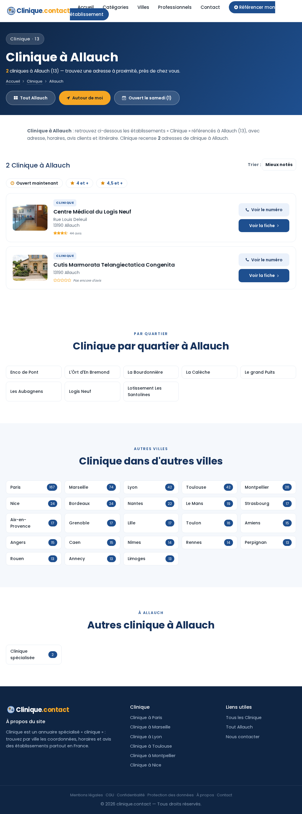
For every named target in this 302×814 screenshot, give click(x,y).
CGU (110, 795)
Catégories (116, 7)
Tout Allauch (33, 98)
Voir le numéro (267, 210)
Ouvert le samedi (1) (150, 98)
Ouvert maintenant (37, 183)
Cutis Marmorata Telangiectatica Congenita (114, 264)
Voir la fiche (262, 226)
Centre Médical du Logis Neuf (92, 211)
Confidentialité (131, 795)
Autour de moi (87, 98)
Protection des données (170, 795)
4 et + (82, 183)
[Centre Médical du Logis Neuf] (30, 218)
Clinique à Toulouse (151, 746)
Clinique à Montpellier (152, 756)
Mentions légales (86, 795)
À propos (205, 795)
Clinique (43, 10)
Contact (210, 7)
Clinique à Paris (146, 718)
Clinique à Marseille (150, 727)
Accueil (86, 7)
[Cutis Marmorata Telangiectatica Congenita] (30, 268)
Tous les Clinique (244, 718)
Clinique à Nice (145, 765)
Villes (143, 7)
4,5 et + (115, 183)
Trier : (255, 165)
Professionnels (175, 7)
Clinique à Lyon (146, 737)
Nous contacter (243, 737)
